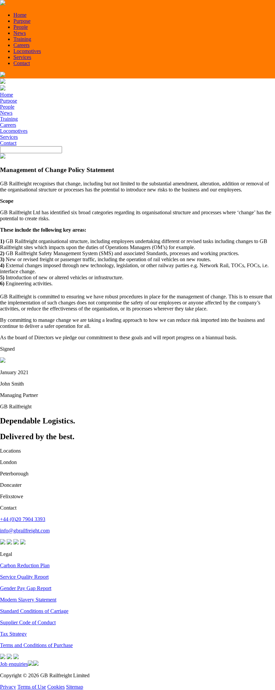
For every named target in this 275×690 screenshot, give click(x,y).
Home (19, 15)
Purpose (22, 21)
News (19, 33)
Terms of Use (31, 687)
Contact (21, 63)
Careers (21, 45)
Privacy (8, 687)
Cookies (56, 687)
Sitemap (74, 687)
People (20, 27)
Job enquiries (14, 664)
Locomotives (27, 51)
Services (22, 57)
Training (22, 39)
